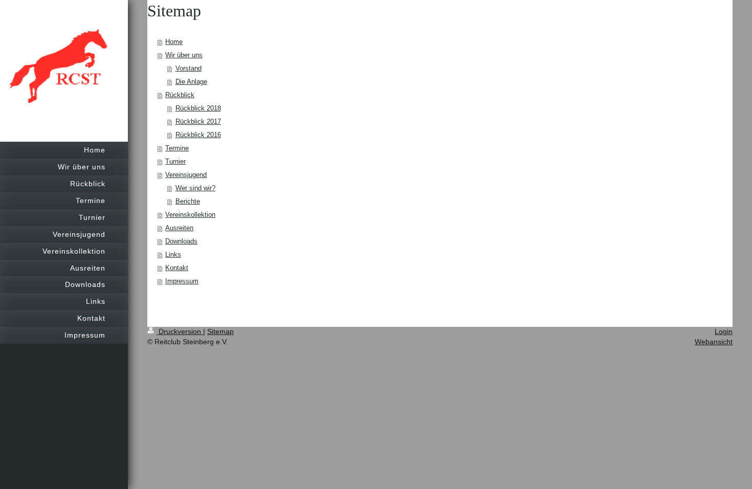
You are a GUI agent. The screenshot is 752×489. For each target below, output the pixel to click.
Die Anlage (191, 81)
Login (724, 331)
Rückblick (179, 95)
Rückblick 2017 (198, 121)
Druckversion (180, 331)
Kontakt (176, 268)
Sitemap (220, 331)
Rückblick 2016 (198, 135)
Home (174, 42)
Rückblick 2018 (198, 108)
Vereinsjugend (186, 175)
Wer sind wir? (195, 188)
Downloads (181, 241)
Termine (177, 148)
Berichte (187, 201)
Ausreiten (179, 228)
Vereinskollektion (190, 214)
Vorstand (188, 68)
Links (173, 254)
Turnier (175, 161)
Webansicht (714, 342)
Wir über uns (184, 55)
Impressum (181, 281)
